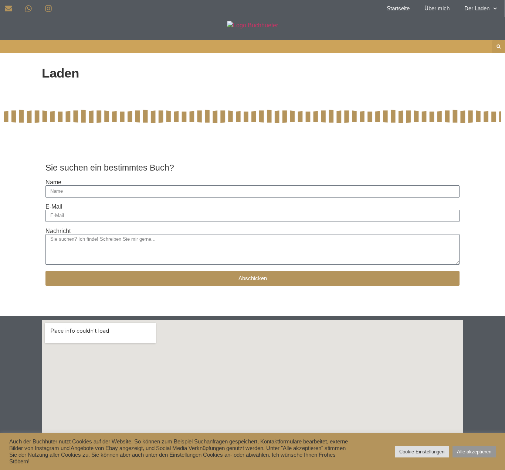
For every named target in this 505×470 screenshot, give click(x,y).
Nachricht (58, 231)
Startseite (398, 8)
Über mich (437, 8)
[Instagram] (48, 8)
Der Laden (476, 8)
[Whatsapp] (28, 8)
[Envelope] (8, 8)
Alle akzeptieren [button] (474, 451)
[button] (498, 46)
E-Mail (53, 207)
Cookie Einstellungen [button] (421, 451)
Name (53, 182)
